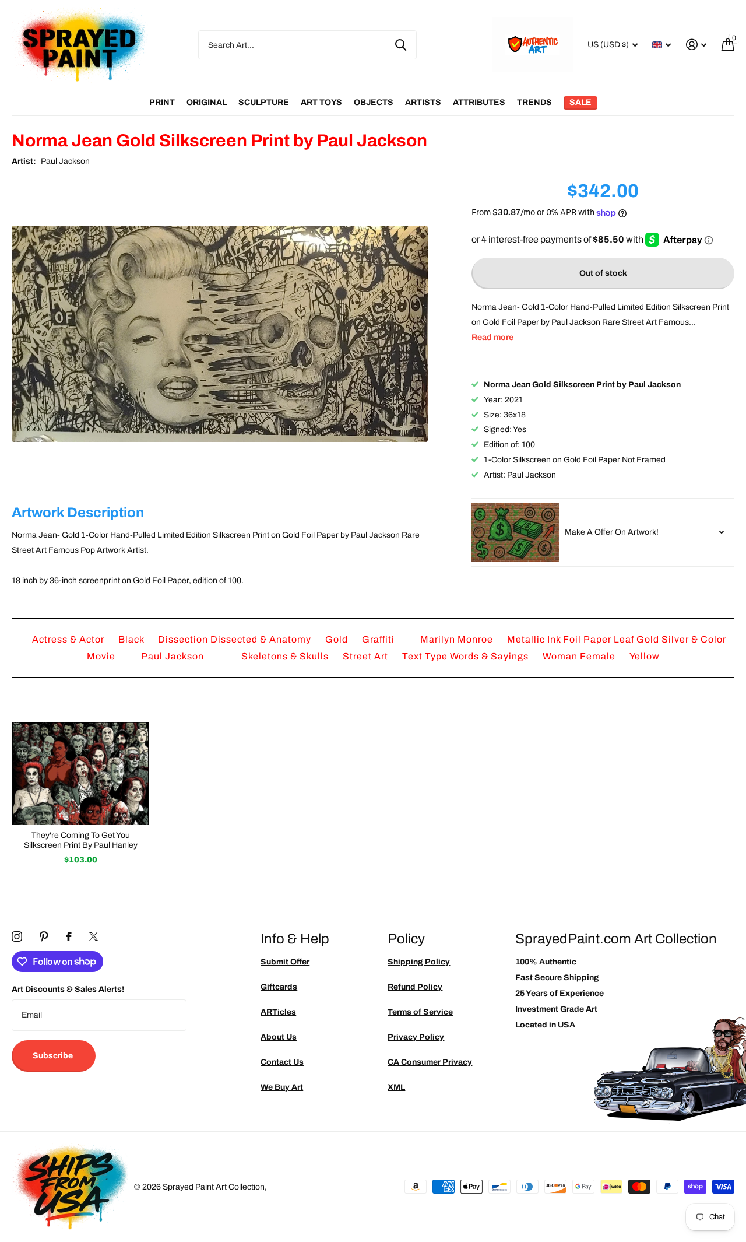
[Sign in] (696, 44)
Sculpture (263, 102)
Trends (534, 102)
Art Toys (321, 102)
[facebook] (69, 936)
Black (132, 639)
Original (206, 102)
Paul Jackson (65, 161)
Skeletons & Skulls (286, 656)
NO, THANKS (659, 704)
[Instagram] (17, 936)
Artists (423, 102)
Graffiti (379, 639)
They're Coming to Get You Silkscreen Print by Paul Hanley (81, 840)
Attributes (479, 102)
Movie (102, 656)
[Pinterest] (44, 936)
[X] (93, 936)
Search (401, 44)
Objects (373, 102)
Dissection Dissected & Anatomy (236, 639)
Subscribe (54, 1055)
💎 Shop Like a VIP (658, 668)
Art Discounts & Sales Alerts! (68, 989)
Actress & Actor (69, 639)
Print (162, 102)
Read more (492, 337)
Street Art (366, 656)
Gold (337, 639)
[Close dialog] (733, 501)
